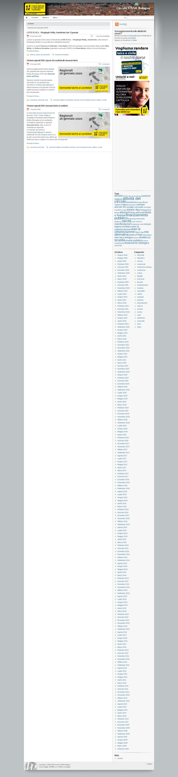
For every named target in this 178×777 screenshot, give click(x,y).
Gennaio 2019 (123, 411)
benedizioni (69, 100)
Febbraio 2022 (123, 342)
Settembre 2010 (124, 701)
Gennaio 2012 (123, 653)
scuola (104, 100)
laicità (126, 221)
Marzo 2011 (122, 683)
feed (123, 24)
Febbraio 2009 (123, 749)
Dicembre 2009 (123, 725)
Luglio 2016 (122, 494)
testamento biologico (62, 54)
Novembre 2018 (124, 417)
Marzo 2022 (122, 339)
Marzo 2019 (122, 405)
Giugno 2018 (122, 429)
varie (46, 100)
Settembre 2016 (124, 488)
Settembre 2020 (124, 372)
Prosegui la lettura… (33, 51)
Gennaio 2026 (123, 267)
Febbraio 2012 (123, 650)
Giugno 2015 (122, 533)
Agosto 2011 (122, 668)
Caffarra (124, 205)
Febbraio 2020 (123, 378)
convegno (147, 207)
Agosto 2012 (122, 632)
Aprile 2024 (122, 300)
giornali (140, 282)
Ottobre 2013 (122, 590)
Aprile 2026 (122, 261)
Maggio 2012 (123, 641)
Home (27, 17)
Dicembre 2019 (123, 384)
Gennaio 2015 (123, 548)
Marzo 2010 (122, 716)
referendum (147, 235)
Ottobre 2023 (122, 315)
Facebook (126, 40)
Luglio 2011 (122, 671)
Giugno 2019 (122, 396)
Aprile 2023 (122, 321)
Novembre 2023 (124, 312)
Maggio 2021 (123, 357)
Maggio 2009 (123, 743)
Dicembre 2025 (123, 270)
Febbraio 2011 (123, 686)
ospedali (140, 297)
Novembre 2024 (124, 288)
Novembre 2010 (124, 695)
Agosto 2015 (122, 527)
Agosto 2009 (122, 737)
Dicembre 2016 (123, 480)
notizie (139, 294)
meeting (140, 288)
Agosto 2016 (122, 492)
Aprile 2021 (122, 360)
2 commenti (105, 64)
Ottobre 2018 (122, 420)
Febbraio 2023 (123, 324)
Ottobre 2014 (122, 557)
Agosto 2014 (122, 563)
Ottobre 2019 (122, 387)
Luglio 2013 (122, 599)
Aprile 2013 (122, 608)
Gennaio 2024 (123, 309)
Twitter (134, 40)
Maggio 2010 (123, 710)
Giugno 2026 (122, 255)
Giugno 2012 (122, 638)
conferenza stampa (144, 267)
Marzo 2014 (122, 575)
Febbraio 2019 (123, 408)
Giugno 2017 (122, 462)
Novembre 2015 (124, 518)
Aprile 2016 (122, 503)
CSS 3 (60, 767)
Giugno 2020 (122, 375)
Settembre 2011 (123, 665)
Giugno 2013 (122, 602)
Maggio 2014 (123, 569)
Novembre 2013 (124, 587)
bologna (139, 202)
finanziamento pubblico (131, 216)
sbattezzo (145, 237)
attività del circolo (127, 200)
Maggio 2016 (123, 501)
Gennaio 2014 (123, 581)
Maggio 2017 (123, 465)
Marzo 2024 (122, 303)
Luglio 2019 (122, 393)
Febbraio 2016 (123, 509)
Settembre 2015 (124, 524)
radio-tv (140, 306)
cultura (37, 54)
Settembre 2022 (124, 327)
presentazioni (45, 54)
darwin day (133, 209)
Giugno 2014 (122, 566)
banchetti (140, 255)
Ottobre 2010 (122, 698)
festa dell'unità (137, 212)
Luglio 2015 (122, 530)
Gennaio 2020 (123, 381)
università (118, 245)
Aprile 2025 (122, 276)
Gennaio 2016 (123, 513)
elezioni (76, 100)
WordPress (31, 766)
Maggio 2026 (123, 258)
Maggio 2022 (123, 333)
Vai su (150, 764)
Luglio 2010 (122, 707)
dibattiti (140, 276)
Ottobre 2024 (122, 291)
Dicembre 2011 (123, 656)
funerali (131, 219)
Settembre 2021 (124, 351)
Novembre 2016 (124, 482)
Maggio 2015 (123, 536)
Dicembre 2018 (123, 414)
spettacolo (141, 318)
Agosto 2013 (122, 596)
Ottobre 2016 (122, 486)
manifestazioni (123, 223)
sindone (145, 241)
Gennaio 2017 (123, 477)
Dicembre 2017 (123, 444)
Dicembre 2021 (123, 345)
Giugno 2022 (122, 330)
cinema (32, 54)
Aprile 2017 (122, 468)
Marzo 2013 (122, 611)
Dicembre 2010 (123, 692)
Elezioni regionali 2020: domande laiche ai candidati (47, 106)
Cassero (132, 205)
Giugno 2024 (122, 297)
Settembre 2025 (124, 273)
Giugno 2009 (122, 740)
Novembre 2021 (124, 348)
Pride (139, 234)
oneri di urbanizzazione (88, 100)
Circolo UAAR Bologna (133, 8)
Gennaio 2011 (123, 689)
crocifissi (118, 210)
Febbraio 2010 (123, 719)
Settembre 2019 (124, 390)
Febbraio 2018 (123, 438)
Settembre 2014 (124, 560)
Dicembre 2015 (123, 515)
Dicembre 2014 (123, 551)
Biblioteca (45, 17)
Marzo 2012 (122, 647)
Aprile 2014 (122, 572)
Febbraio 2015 (123, 545)
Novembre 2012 (124, 623)
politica (99, 100)
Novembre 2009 (124, 728)
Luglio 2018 (122, 426)
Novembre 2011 (124, 659)
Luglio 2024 (122, 294)
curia (124, 210)
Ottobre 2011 (122, 662)
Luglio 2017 (122, 459)
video (139, 327)
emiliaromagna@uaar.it (44, 85)
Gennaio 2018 (123, 441)
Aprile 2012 (122, 644)
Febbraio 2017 (123, 474)
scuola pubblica (133, 240)
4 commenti (105, 109)
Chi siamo (35, 17)
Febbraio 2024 (123, 306)
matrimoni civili (137, 224)
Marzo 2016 (122, 507)
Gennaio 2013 (123, 617)
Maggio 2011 (122, 677)
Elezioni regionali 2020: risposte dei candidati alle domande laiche (52, 60)
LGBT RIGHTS (137, 221)
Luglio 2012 (122, 635)
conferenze (141, 270)
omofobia (126, 226)
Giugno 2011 (122, 674)
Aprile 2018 (122, 435)
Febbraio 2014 (123, 578)
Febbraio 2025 (123, 282)
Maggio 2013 (123, 605)
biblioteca (140, 258)
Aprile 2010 (122, 713)
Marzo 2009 (122, 746)
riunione (136, 237)
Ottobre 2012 (122, 626)
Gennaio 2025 (123, 285)
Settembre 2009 (124, 734)
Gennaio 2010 (123, 722)
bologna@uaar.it (134, 36)
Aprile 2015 (122, 539)
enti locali (41, 100)
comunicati (33, 100)
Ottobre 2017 (122, 450)
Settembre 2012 (124, 629)
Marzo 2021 (122, 363)
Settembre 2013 (124, 593)
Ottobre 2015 (122, 521)
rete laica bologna (123, 237)
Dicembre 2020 (123, 369)
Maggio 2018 (123, 432)
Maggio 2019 (123, 399)
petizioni (140, 300)
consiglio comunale (134, 207)
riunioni (140, 309)
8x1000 (118, 195)
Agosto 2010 (122, 704)
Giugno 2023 (122, 318)
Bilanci (55, 17)
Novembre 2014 (124, 554)
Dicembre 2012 (123, 620)
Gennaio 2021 (123, 366)
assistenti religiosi (59, 100)
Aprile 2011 (122, 680)
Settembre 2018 (124, 423)
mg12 (46, 767)
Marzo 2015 (122, 542)
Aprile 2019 (122, 402)
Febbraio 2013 (123, 614)
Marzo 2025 (122, 279)
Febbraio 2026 (123, 264)
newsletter (141, 291)
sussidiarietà (119, 243)
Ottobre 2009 (122, 731)
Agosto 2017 (122, 456)
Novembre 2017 (124, 447)
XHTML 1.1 (53, 767)
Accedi (120, 758)
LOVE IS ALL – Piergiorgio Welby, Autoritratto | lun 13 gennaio (52, 32)
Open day (139, 232)
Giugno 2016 (122, 497)
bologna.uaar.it (46, 135)
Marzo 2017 (122, 471)
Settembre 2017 (124, 453)
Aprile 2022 (122, 336)
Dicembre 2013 (123, 584)
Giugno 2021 (122, 354)
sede (139, 315)
